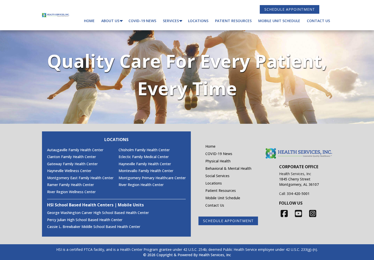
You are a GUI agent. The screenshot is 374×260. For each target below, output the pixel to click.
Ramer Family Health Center (70, 184)
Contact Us (318, 20)
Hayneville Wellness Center (69, 171)
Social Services (217, 175)
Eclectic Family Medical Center (144, 157)
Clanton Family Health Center (71, 157)
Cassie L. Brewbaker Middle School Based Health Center (93, 226)
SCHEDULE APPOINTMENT (289, 9)
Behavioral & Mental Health (228, 168)
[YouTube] (298, 213)
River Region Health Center (141, 184)
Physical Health (218, 161)
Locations (198, 20)
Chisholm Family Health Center (144, 150)
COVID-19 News (142, 20)
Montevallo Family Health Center (146, 171)
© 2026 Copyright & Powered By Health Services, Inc (187, 254)
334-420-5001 (298, 193)
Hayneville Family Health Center (145, 164)
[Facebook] (284, 213)
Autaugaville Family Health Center (75, 150)
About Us (110, 20)
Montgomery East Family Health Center (80, 178)
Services (171, 20)
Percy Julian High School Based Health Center (84, 220)
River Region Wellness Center (71, 192)
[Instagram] (313, 213)
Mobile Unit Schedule (279, 20)
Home (89, 20)
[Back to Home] (55, 15)
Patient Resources (233, 20)
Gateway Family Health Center (72, 164)
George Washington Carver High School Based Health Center (98, 212)
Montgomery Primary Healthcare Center (152, 178)
